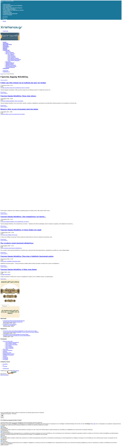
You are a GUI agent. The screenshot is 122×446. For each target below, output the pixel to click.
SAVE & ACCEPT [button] (5, 444)
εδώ (94, 423)
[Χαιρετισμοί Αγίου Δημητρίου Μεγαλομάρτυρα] (14, 320)
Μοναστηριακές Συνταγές (11, 66)
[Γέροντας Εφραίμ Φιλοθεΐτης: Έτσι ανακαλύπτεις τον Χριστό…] (15, 221)
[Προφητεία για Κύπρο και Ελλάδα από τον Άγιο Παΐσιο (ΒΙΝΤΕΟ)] (15, 334)
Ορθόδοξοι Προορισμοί (11, 65)
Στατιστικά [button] (3, 435)
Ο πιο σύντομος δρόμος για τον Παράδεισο (12, 5)
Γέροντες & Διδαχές (10, 52)
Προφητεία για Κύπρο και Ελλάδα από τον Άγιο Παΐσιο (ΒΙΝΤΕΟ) (16, 335)
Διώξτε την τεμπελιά (7, 14)
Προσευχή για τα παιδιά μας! (9, 325)
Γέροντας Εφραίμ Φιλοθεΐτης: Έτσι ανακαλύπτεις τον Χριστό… (23, 216)
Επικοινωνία (6, 368)
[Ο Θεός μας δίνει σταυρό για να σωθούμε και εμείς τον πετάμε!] (15, 87)
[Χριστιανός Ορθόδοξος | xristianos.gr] (11, 28)
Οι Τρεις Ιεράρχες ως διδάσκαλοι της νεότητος (13, 10)
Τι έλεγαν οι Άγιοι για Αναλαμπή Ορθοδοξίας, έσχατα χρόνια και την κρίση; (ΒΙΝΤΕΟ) (21, 332)
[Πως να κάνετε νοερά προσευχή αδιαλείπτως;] (11, 248)
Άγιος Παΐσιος (11, 54)
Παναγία (5, 49)
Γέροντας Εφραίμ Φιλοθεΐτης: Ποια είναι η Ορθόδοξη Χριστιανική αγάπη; (27, 256)
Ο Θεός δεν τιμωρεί (7, 12)
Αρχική (4, 42)
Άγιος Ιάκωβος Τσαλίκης (13, 58)
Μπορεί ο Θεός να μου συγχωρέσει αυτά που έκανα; (19, 109)
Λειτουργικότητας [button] (4, 430)
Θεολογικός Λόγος (7, 44)
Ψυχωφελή (5, 43)
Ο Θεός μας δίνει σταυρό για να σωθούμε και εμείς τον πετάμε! (23, 83)
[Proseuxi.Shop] (10, 40)
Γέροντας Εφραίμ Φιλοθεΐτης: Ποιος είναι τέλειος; (18, 96)
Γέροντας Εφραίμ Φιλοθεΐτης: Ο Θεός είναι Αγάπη (19, 269)
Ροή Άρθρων (6, 46)
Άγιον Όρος (8, 61)
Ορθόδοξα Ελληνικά (10, 62)
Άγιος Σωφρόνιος (12, 57)
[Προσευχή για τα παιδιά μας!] (10, 324)
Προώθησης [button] (3, 440)
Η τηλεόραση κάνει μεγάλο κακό (10, 13)
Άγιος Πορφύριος (12, 55)
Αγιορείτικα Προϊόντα (10, 67)
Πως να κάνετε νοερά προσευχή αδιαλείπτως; (17, 243)
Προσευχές (5, 45)
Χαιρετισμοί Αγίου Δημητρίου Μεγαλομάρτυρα (12, 321)
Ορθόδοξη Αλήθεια (10, 63)
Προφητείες (8, 51)
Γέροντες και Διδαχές (4, 80)
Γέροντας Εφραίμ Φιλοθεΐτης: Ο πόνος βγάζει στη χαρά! (21, 230)
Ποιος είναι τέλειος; (7, 6)
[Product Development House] (11, 373)
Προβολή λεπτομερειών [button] (6, 413)
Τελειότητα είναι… (7, 11)
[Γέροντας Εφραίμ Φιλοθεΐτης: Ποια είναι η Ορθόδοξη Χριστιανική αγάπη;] (11, 261)
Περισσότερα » (3, 92)
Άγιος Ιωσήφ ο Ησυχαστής (14, 60)
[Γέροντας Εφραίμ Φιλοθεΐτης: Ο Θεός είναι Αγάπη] (5, 274)
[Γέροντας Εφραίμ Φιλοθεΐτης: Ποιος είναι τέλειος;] (12, 101)
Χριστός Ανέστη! (6, 4)
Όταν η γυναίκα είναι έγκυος (9, 8)
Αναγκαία (4, 427)
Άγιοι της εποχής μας (10, 53)
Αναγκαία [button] (3, 426)
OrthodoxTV (6, 68)
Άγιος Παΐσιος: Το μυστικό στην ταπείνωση (12, 7)
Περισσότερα (6, 50)
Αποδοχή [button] (14, 413)
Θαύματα (5, 47)
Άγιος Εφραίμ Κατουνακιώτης (14, 59)
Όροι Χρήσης (16, 370)
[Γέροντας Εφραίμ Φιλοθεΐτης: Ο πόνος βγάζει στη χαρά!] (9, 234)
